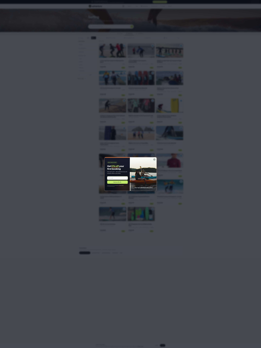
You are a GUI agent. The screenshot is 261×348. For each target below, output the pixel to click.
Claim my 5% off (117, 182)
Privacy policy (121, 185)
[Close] (154, 159)
